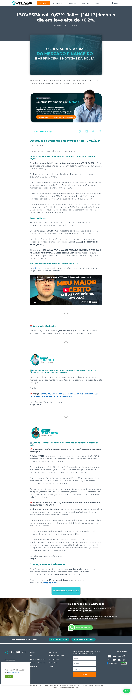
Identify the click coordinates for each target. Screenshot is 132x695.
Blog (31, 656)
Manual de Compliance (38, 663)
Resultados (85, 3)
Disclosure (33, 666)
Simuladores (72, 3)
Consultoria (43, 3)
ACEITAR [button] (8, 676)
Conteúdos (56, 3)
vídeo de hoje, (39, 268)
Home (32, 652)
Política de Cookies (14, 672)
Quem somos (53, 652)
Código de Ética (54, 663)
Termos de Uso (54, 659)
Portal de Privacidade (37, 659)
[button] (80, 131)
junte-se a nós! (50, 583)
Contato (97, 3)
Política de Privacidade (56, 656)
